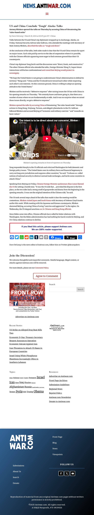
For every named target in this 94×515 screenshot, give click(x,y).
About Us (17, 471)
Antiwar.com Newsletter (60, 397)
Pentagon (32, 378)
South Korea (46, 200)
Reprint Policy (55, 393)
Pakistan (16, 378)
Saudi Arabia (35, 387)
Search (16, 477)
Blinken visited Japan (28, 200)
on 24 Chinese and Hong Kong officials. (56, 209)
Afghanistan (16, 386)
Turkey (26, 378)
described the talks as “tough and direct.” (43, 46)
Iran (12, 382)
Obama (39, 391)
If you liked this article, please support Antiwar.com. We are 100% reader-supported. (47, 228)
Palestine (33, 382)
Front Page (57, 437)
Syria (19, 391)
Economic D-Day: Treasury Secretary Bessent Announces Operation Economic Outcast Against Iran (26, 340)
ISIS (24, 392)
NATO (22, 378)
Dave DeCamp (17, 36)
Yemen (12, 392)
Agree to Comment (47, 276)
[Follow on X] (66, 473)
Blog (55, 443)
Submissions (18, 465)
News (55, 448)
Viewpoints (58, 454)
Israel (41, 377)
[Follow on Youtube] (72, 473)
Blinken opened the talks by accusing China (27, 105)
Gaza (17, 382)
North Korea (41, 387)
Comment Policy (41, 268)
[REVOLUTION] (27, 311)
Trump (30, 392)
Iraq (21, 382)
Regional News (55, 389)
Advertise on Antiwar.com (27, 317)
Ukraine (27, 382)
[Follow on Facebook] (61, 473)
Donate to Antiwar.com (59, 401)
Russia (28, 386)
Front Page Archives (58, 380)
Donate (16, 483)
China (53, 36)
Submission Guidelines (59, 384)
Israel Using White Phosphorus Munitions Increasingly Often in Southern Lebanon (23, 358)
